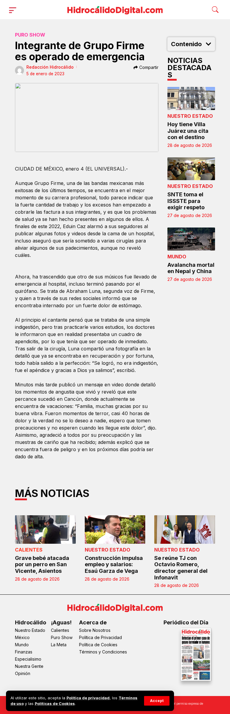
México (22, 637)
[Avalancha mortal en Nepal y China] (191, 239)
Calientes (29, 550)
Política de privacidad (88, 698)
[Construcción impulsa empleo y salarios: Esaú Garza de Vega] (115, 529)
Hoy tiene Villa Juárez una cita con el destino (187, 130)
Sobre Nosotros (95, 630)
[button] (157, 701)
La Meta (58, 644)
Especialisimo (28, 659)
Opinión (22, 673)
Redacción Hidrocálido (50, 67)
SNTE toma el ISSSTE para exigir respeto (186, 200)
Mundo (176, 257)
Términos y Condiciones (103, 651)
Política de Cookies (98, 644)
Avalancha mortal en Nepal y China (190, 268)
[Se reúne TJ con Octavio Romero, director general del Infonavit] (184, 529)
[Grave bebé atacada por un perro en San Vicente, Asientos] (45, 529)
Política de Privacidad (100, 637)
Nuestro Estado (190, 116)
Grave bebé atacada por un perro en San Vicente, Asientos (42, 564)
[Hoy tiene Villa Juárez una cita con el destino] (191, 98)
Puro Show (30, 35)
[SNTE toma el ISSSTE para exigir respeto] (191, 168)
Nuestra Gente (29, 666)
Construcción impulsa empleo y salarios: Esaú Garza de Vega (114, 564)
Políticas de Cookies (55, 703)
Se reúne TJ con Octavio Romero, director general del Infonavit (181, 568)
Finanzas (23, 651)
